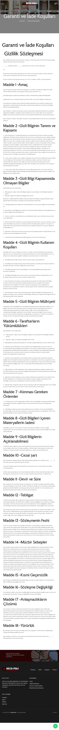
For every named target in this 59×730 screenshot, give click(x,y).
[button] (55, 726)
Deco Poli (13, 712)
